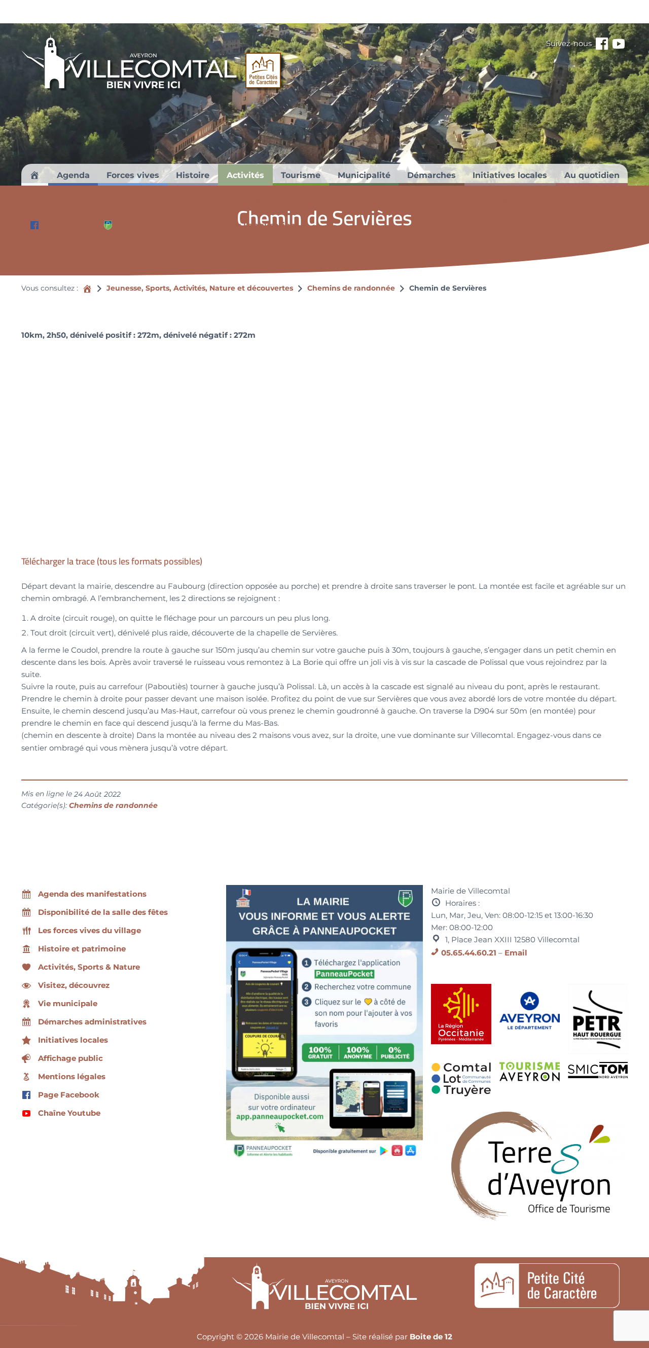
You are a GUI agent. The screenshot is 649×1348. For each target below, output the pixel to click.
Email (515, 952)
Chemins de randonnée (351, 288)
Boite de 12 (431, 1336)
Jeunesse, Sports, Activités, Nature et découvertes (199, 288)
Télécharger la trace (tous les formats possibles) (111, 561)
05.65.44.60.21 (468, 952)
